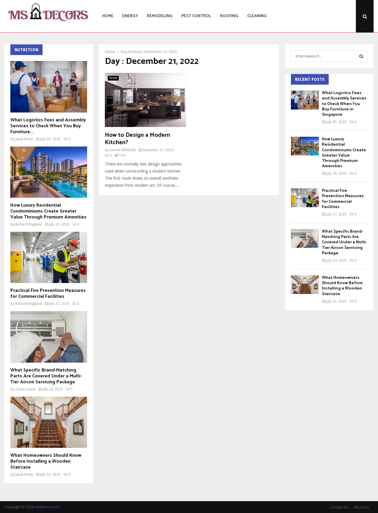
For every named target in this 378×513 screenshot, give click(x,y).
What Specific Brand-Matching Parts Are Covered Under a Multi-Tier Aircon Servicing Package (46, 376)
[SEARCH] (361, 56)
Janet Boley (24, 139)
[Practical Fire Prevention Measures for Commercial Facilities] (48, 257)
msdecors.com (47, 507)
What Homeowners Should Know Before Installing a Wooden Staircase (45, 461)
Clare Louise (25, 389)
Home (107, 16)
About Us (361, 507)
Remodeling (159, 16)
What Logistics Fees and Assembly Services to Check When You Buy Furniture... (48, 126)
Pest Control (196, 16)
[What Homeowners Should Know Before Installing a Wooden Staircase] (48, 422)
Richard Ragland (28, 224)
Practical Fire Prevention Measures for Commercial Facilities (48, 293)
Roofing (229, 16)
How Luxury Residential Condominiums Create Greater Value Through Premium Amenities (48, 211)
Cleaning (257, 16)
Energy (130, 16)
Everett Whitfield (123, 150)
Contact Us (339, 507)
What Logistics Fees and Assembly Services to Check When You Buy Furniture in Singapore (344, 104)
